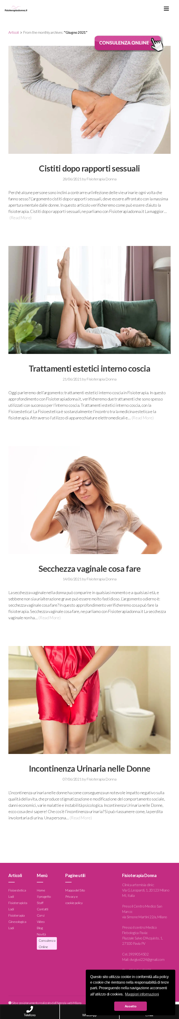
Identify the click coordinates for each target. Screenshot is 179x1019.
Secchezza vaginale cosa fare (89, 568)
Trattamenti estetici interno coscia (89, 368)
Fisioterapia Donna (101, 179)
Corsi (40, 915)
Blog (40, 928)
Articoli (13, 32)
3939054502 (138, 954)
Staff (40, 903)
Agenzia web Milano (69, 1003)
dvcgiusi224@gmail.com (147, 959)
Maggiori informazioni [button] (142, 994)
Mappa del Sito (75, 890)
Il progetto (44, 896)
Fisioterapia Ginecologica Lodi (17, 921)
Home (41, 890)
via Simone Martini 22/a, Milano (144, 917)
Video (41, 922)
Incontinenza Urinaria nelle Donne (89, 768)
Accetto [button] (130, 1006)
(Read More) (20, 217)
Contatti (42, 909)
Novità (41, 934)
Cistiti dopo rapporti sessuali (89, 168)
